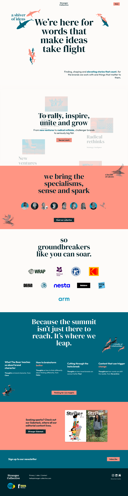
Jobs (38, 475)
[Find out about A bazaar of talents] (103, 206)
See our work (64, 140)
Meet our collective (64, 220)
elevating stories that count (102, 71)
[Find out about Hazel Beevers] (64, 206)
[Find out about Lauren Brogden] (83, 206)
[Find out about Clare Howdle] (25, 206)
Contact (44, 475)
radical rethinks (65, 130)
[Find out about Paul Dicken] (54, 206)
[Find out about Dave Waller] (93, 206)
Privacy (32, 475)
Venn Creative (117, 479)
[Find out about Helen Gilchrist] (34, 206)
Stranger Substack (35, 431)
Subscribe (113, 459)
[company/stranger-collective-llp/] (116, 475)
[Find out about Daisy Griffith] (44, 206)
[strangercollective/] (113, 475)
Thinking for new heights (64, 393)
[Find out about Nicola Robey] (73, 206)
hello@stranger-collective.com (40, 478)
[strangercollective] (120, 475)
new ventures (47, 130)
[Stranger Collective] (64, 4)
